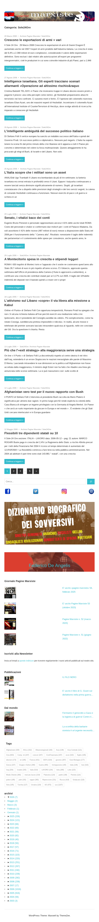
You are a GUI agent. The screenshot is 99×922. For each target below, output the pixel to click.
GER (47, 760)
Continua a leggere (14, 68)
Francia (34, 760)
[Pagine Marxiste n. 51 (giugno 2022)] (10, 639)
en (23, 760)
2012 (15, 866)
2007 (14, 885)
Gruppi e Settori (27, 765)
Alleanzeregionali (43, 750)
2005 (15, 893)
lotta (60, 770)
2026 (14, 797)
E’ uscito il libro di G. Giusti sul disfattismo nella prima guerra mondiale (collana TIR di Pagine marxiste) (77, 693)
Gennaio (13, 812)
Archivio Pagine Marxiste (30, 36)
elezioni (11, 760)
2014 (15, 858)
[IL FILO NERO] (9, 681)
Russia (64, 780)
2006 (15, 889)
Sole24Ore (46, 36)
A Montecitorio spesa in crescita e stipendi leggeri (41, 259)
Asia (60, 750)
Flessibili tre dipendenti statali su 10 (31, 433)
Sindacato (78, 780)
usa (59, 785)
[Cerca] (91, 481)
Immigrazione (59, 765)
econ (70, 755)
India (74, 765)
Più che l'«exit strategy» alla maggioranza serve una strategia (49, 350)
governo (61, 760)
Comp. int (23, 755)
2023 (14, 824)
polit (22, 780)
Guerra (43, 765)
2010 (15, 874)
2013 (15, 862)
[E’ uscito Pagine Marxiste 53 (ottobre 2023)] (10, 608)
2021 (14, 831)
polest (10, 780)
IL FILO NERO (69, 677)
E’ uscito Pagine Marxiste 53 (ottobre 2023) (76, 605)
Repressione (49, 780)
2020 (14, 835)
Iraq (9, 770)
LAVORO (47, 770)
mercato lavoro (32, 775)
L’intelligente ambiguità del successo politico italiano (43, 131)
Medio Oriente (13, 775)
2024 (15, 820)
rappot (34, 780)
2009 (15, 877)
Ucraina (36, 785)
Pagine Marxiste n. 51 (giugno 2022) (76, 637)
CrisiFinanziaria (54, 755)
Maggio (12, 801)
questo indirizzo (26, 661)
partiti (63, 775)
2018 (14, 843)
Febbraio (13, 809)
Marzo (12, 805)
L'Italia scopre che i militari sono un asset (35, 172)
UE (48, 785)
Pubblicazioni (12, 672)
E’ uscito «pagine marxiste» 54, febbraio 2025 (77, 590)
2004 (14, 897)
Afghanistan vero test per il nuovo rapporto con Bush (43, 392)
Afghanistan (12, 750)
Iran (84, 765)
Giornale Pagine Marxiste (19, 581)
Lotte (72, 770)
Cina (10, 755)
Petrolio (76, 775)
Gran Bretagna (77, 760)
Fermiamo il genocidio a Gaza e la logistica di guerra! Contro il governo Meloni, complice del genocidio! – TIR (77, 715)
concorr (38, 755)
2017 (14, 847)
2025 (15, 816)
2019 (14, 839)
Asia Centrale (74, 750)
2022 (14, 828)
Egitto (81, 755)
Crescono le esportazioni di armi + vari (32, 40)
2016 (14, 851)
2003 (14, 901)
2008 (15, 881)
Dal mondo (11, 707)
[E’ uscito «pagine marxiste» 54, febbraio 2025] (10, 592)
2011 (15, 870)
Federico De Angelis (49, 565)
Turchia (22, 785)
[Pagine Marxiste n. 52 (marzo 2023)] (10, 624)
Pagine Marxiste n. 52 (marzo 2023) (76, 621)
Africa (27, 750)
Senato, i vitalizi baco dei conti (27, 217)
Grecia (10, 765)
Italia (34, 770)
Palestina (49, 775)
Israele (21, 770)
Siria (10, 785)
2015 (15, 855)
